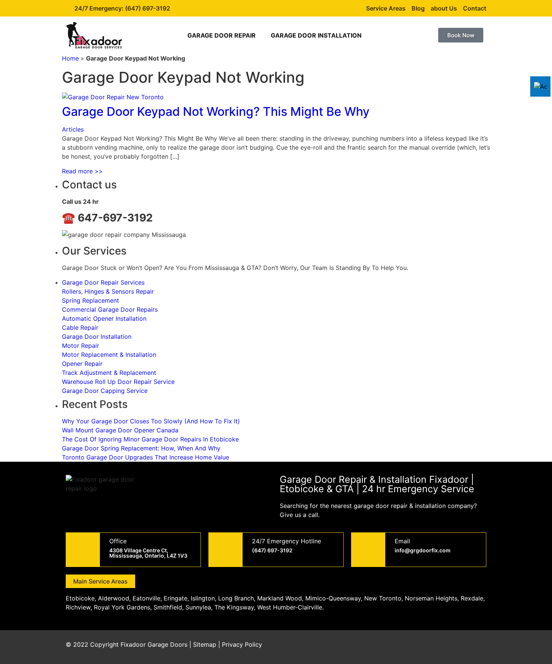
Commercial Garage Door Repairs (110, 309)
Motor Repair (80, 345)
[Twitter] (435, 647)
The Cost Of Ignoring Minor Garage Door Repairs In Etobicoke (150, 439)
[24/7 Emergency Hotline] (225, 549)
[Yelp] (477, 647)
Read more (82, 171)
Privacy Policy (242, 644)
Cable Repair (80, 327)
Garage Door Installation (316, 35)
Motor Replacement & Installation (109, 354)
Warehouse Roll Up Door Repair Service (118, 381)
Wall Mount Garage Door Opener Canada (120, 430)
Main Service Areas (100, 581)
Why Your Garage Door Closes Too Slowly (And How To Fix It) (151, 421)
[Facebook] (415, 647)
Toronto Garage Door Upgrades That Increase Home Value (145, 457)
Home (70, 58)
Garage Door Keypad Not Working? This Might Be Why (216, 111)
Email (402, 541)
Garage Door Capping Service (105, 390)
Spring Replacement (90, 300)
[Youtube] (456, 647)
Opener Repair (82, 363)
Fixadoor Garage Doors (154, 644)
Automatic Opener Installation (104, 318)
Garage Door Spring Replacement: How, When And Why (141, 448)
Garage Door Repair (221, 35)
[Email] (368, 549)
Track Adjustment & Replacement (109, 372)
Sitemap (204, 644)
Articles (73, 129)
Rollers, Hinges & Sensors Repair (108, 291)
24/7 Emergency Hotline (286, 541)
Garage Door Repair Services (103, 282)
